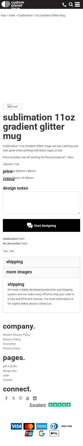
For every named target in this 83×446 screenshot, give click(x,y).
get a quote (10, 366)
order (12, 15)
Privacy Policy (11, 348)
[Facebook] (6, 398)
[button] (71, 4)
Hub (3, 15)
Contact (8, 379)
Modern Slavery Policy (16, 334)
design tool (10, 370)
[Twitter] (13, 398)
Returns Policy (12, 339)
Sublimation (10, 238)
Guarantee (9, 343)
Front (14, 106)
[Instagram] (20, 398)
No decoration (12, 243)
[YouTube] (28, 398)
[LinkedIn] (35, 398)
